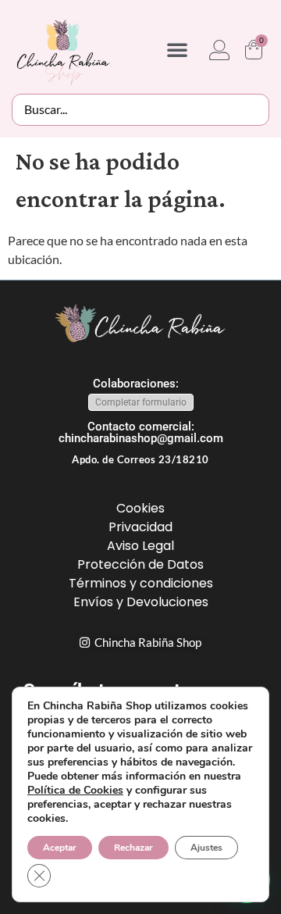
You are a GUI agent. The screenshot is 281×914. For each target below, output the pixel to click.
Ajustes (206, 847)
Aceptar (59, 847)
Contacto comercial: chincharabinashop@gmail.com (141, 432)
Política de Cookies (75, 790)
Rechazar (133, 847)
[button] (177, 49)
